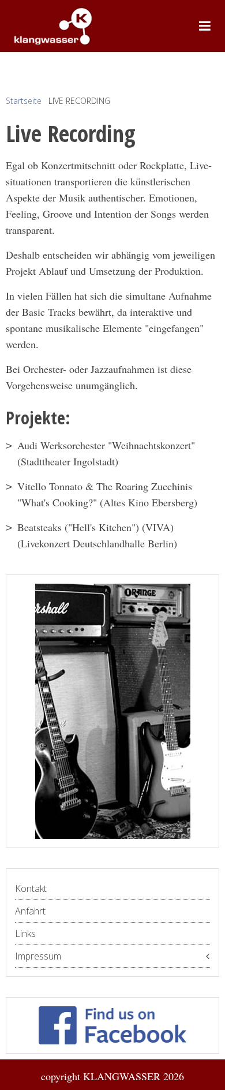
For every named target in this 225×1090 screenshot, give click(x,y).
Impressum (38, 956)
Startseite (24, 100)
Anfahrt (30, 911)
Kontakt (31, 888)
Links (25, 933)
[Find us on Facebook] (112, 1025)
